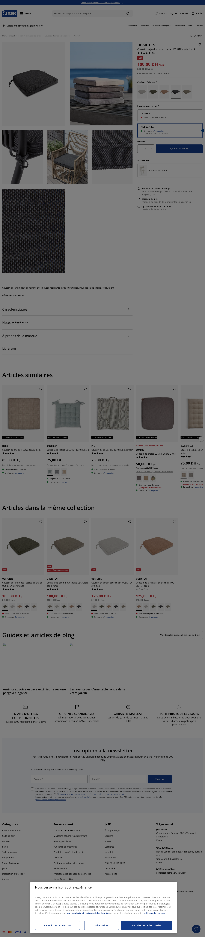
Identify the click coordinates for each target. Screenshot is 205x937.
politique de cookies (154, 913)
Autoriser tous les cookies (146, 925)
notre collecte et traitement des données (88, 913)
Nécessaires (101, 925)
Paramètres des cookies (57, 925)
